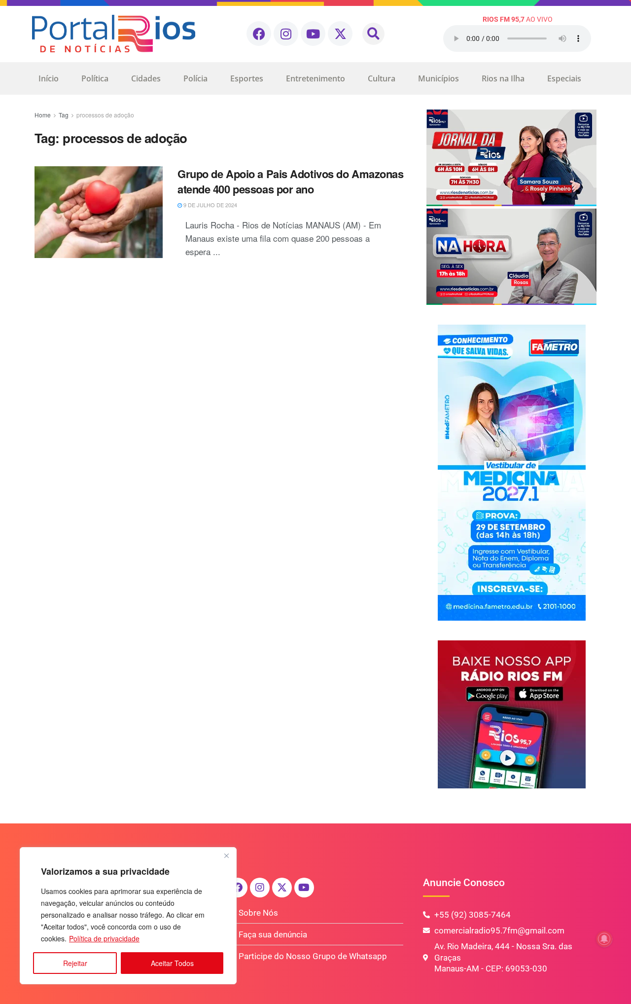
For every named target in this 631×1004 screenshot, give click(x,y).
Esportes (246, 78)
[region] (128, 915)
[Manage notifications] (604, 939)
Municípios (438, 78)
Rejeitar (75, 963)
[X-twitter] (340, 33)
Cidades (146, 78)
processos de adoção (105, 115)
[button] (373, 34)
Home (43, 115)
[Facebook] (258, 33)
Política (94, 78)
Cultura (381, 78)
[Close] (226, 855)
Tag (64, 115)
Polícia (195, 78)
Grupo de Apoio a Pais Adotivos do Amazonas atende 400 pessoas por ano (290, 181)
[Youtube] (313, 33)
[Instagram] (286, 33)
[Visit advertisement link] (511, 207)
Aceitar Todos (172, 963)
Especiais (564, 78)
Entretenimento (315, 78)
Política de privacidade (104, 938)
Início (48, 78)
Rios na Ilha (503, 78)
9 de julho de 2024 (209, 205)
